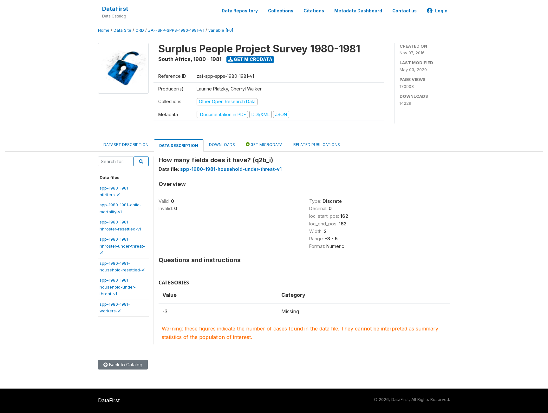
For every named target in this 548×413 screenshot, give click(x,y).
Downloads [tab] (222, 144)
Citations (313, 10)
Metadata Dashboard (358, 10)
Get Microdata (252, 59)
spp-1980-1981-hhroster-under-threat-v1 (122, 245)
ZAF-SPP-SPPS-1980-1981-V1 (176, 30)
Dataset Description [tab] (125, 144)
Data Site (122, 30)
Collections (280, 10)
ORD (139, 30)
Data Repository (240, 10)
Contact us (404, 10)
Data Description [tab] (178, 145)
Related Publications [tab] (316, 144)
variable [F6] (220, 30)
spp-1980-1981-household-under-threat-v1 (118, 286)
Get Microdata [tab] (266, 144)
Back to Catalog (125, 364)
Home (103, 30)
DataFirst (115, 8)
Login (441, 10)
